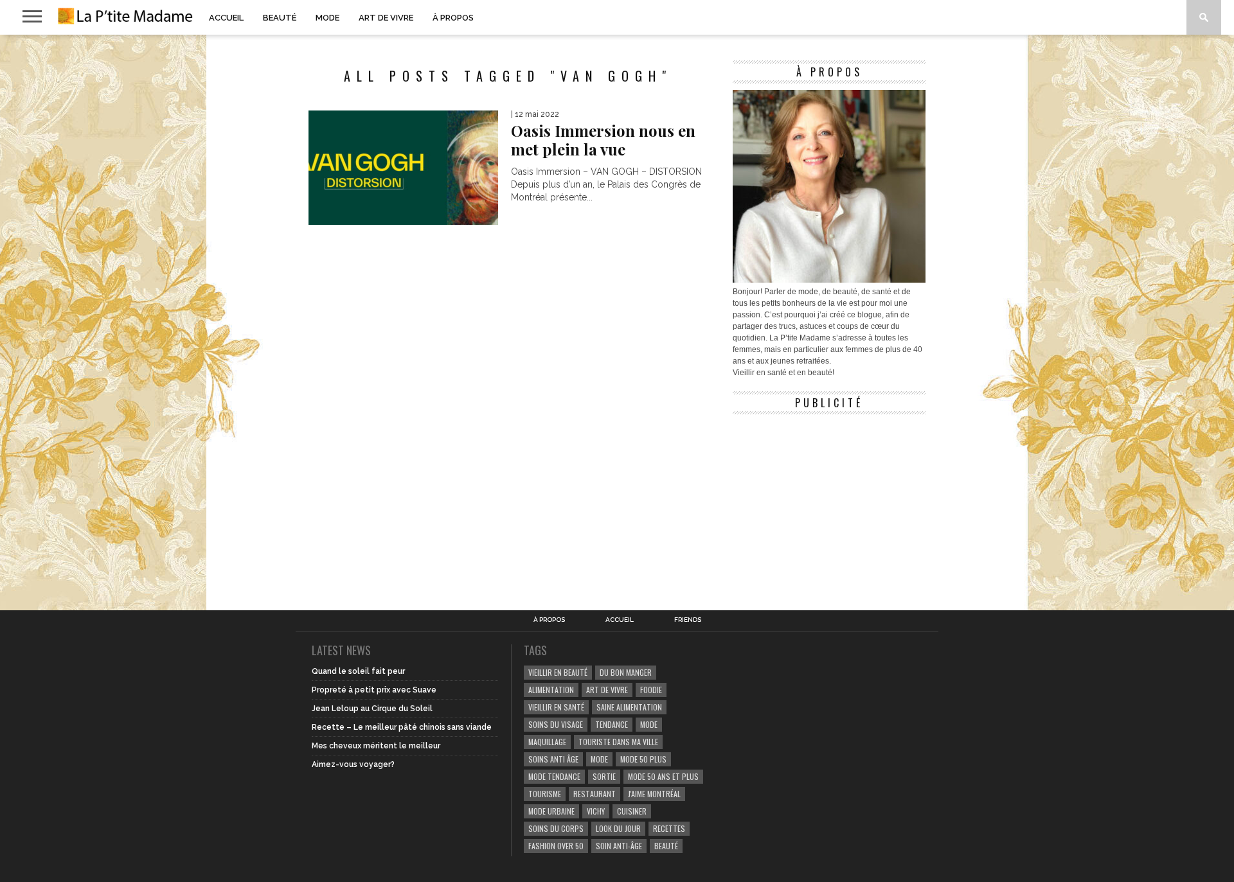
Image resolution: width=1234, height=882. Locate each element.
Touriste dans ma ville (618, 741)
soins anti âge (553, 759)
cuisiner (632, 811)
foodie (651, 689)
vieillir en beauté (557, 672)
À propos (453, 17)
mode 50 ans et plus (663, 776)
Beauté (279, 17)
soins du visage (555, 724)
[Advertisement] (829, 501)
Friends (687, 620)
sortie (604, 776)
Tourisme (544, 793)
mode (648, 724)
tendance (611, 724)
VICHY (596, 811)
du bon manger (626, 672)
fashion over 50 (556, 845)
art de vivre (607, 689)
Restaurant (594, 793)
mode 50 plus (643, 759)
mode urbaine (551, 811)
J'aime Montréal (654, 793)
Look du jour (618, 828)
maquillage (547, 741)
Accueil (226, 17)
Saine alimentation (629, 706)
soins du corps (556, 828)
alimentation (551, 689)
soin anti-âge (619, 845)
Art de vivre (386, 17)
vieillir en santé (556, 706)
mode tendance (554, 776)
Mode (327, 17)
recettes (669, 828)
